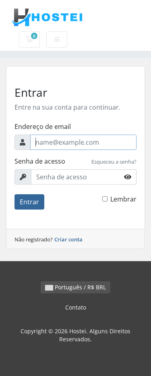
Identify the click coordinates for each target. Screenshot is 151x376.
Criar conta (68, 239)
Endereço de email (42, 126)
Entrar (29, 201)
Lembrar (123, 199)
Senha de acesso (39, 161)
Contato (75, 307)
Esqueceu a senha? (114, 161)
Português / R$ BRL (79, 287)
